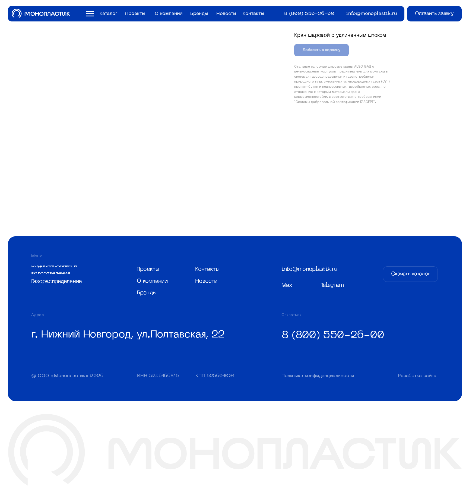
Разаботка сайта (417, 376)
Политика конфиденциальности (317, 376)
